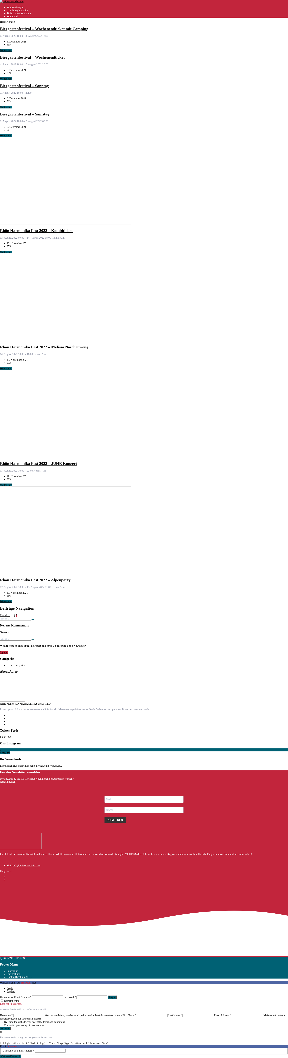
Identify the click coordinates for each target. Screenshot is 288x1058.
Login (10, 988)
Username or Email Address (16, 997)
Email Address (222, 1015)
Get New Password (10, 1056)
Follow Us (5, 736)
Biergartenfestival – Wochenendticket (32, 57)
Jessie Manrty (7, 703)
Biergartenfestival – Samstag (24, 114)
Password (70, 997)
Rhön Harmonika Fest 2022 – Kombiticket (36, 230)
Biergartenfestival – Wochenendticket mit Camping (44, 29)
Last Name (175, 1015)
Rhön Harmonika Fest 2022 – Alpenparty (35, 580)
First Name (129, 1015)
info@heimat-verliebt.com (26, 865)
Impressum (12, 971)
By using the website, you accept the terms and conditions (34, 1022)
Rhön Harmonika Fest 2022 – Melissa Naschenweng (44, 347)
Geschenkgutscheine (17, 10)
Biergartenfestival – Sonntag (24, 86)
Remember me (11, 1000)
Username (6, 1015)
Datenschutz (13, 974)
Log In (112, 997)
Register (11, 991)
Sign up (4, 652)
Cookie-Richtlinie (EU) (19, 977)
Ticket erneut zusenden (19, 13)
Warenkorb (12, 16)
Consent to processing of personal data (24, 1025)
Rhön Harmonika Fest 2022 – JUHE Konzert (38, 463)
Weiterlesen (6, 50)
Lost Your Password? (11, 1003)
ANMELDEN (115, 820)
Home (3, 21)
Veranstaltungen (15, 7)
